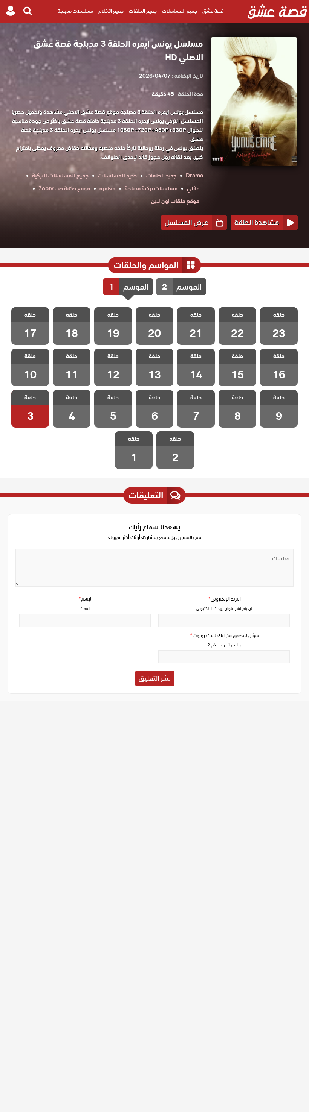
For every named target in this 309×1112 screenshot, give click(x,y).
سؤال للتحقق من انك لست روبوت (224, 635)
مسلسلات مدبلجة (75, 11)
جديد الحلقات (161, 175)
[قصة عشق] (277, 11)
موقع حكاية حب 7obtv (64, 188)
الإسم (85, 599)
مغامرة (107, 188)
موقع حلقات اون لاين (175, 201)
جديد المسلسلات (117, 175)
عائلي (193, 188)
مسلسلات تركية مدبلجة (151, 188)
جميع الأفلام (111, 11)
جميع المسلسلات (179, 11)
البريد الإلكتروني (224, 599)
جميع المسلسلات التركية (60, 175)
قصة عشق (212, 11)
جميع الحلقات (143, 11)
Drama (194, 175)
